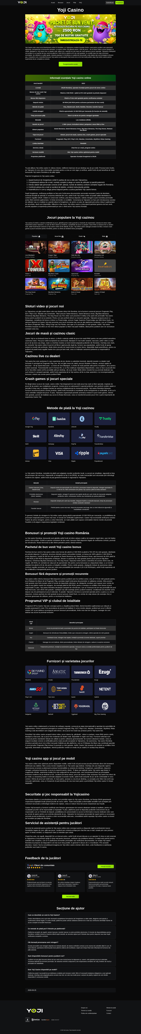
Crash (81, 236)
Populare (35, 236)
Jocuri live (58, 236)
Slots (103, 236)
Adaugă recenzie (106, 866)
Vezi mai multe (70, 896)
